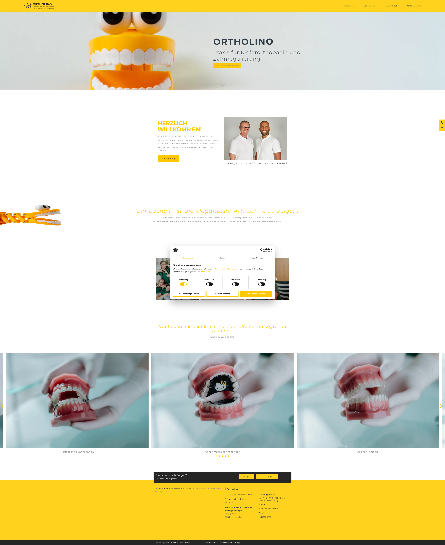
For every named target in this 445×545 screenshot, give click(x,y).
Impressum (205, 272)
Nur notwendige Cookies (189, 294)
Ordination (349, 6)
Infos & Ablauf (391, 6)
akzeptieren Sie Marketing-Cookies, (175, 488)
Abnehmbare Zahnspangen (222, 451)
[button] (2, 406)
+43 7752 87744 (268, 477)
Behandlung (369, 6)
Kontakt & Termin (414, 6)
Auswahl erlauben (222, 294)
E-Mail (247, 477)
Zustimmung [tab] (188, 258)
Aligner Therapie (367, 451)
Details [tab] (222, 258)
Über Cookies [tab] (257, 258)
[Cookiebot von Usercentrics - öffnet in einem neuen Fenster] (262, 250)
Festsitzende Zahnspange (77, 451)
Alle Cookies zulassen (256, 294)
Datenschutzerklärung (224, 269)
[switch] (209, 284)
